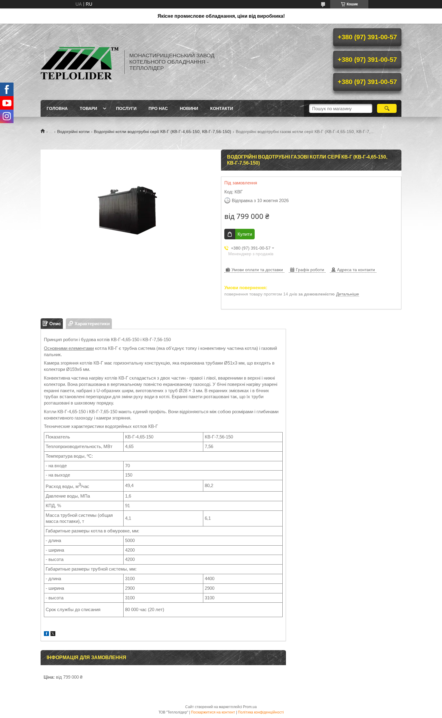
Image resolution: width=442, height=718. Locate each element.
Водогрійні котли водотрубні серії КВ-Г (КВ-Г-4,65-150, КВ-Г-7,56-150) (162, 131)
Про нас (158, 108)
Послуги (126, 108)
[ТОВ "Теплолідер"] (80, 61)
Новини (189, 108)
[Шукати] (387, 108)
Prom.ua (250, 707)
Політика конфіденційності (261, 712)
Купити (245, 234)
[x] (53, 634)
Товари (88, 108)
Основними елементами (69, 348)
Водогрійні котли (73, 131)
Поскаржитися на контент (213, 712)
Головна (57, 108)
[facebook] (46, 634)
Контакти (221, 108)
